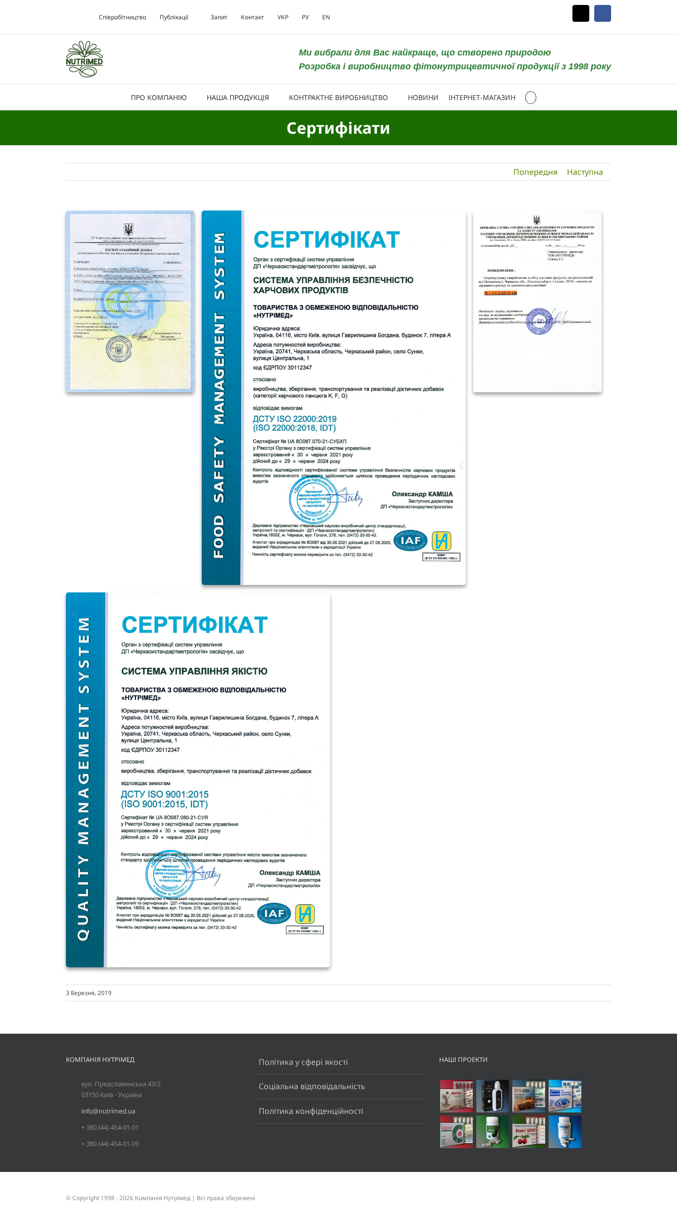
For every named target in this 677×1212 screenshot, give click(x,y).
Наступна (585, 171)
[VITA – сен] (528, 1096)
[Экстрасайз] (565, 1132)
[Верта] (456, 1096)
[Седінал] (456, 1132)
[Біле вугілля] (492, 1096)
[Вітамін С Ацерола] (528, 1132)
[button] (531, 96)
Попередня (535, 171)
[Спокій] (492, 1132)
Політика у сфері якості (303, 1061)
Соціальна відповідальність (312, 1086)
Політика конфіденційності (311, 1111)
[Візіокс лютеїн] (565, 1096)
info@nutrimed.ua (108, 1111)
